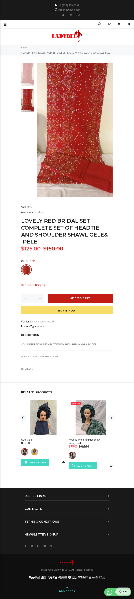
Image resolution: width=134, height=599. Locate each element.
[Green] (72, 455)
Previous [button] (22, 417)
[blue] (24, 451)
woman (41, 326)
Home (24, 47)
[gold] (34, 451)
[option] (27, 76)
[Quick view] (63, 462)
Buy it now (67, 310)
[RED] (26, 270)
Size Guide (27, 285)
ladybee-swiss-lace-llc (42, 321)
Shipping (40, 285)
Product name (29, 585)
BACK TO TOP (67, 591)
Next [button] (111, 417)
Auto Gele (26, 439)
